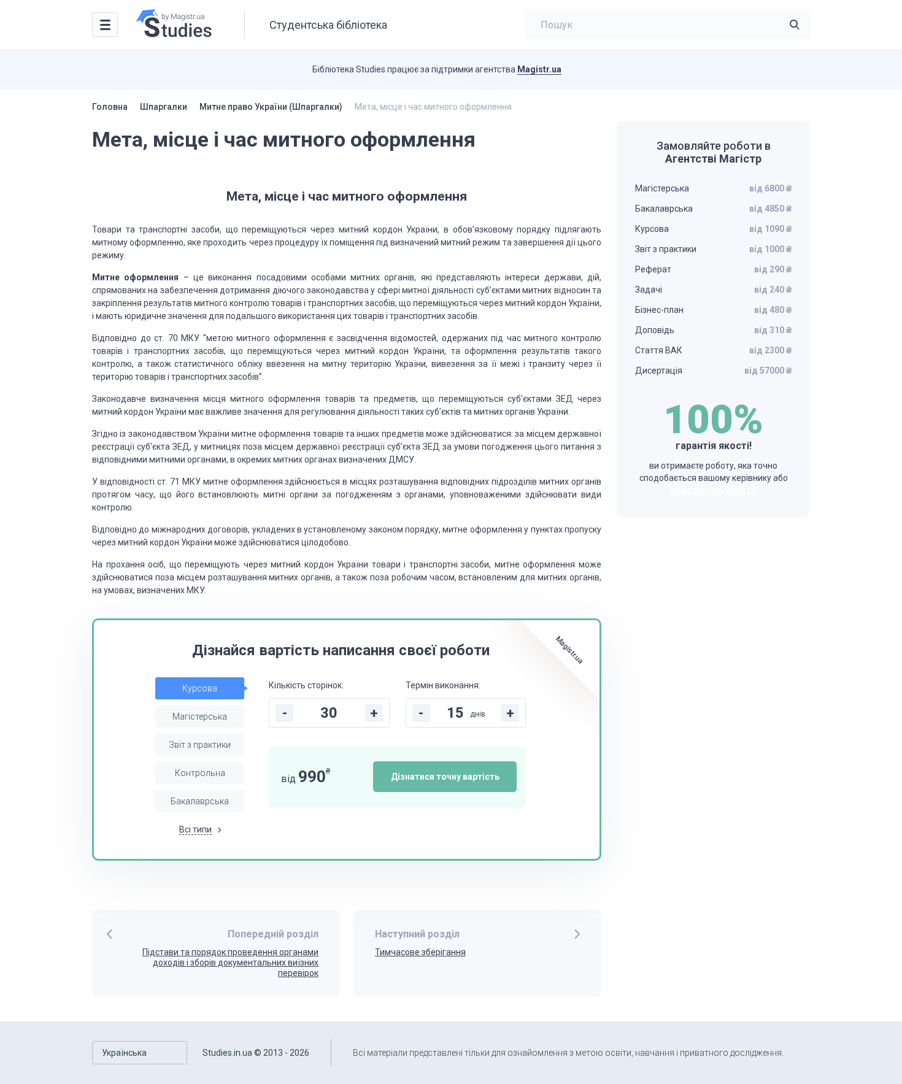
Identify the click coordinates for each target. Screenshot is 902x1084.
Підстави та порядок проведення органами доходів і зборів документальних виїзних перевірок (230, 962)
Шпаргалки (163, 107)
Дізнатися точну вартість (445, 777)
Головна (110, 107)
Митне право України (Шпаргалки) (270, 107)
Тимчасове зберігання (420, 952)
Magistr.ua (539, 69)
